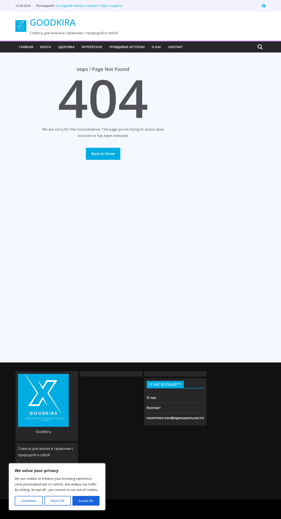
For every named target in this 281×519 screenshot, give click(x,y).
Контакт (175, 47)
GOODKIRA (53, 22)
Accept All (86, 501)
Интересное (92, 47)
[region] (57, 486)
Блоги (45, 47)
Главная (26, 47)
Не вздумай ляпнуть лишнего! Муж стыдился (89, 6)
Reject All (57, 501)
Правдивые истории (127, 47)
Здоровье (66, 47)
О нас (156, 47)
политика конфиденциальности (175, 417)
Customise (28, 501)
